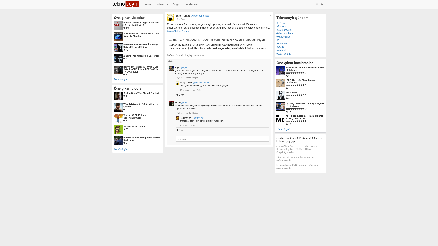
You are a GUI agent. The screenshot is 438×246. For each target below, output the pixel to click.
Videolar (161, 4)
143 (127, 27)
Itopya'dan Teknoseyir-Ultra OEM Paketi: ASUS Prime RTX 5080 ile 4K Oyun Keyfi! (140, 69)
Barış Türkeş (192, 15)
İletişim (313, 146)
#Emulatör (282, 43)
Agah (181, 67)
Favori (179, 55)
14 (289, 111)
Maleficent (291, 92)
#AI (278, 40)
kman (181, 102)
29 (126, 109)
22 (126, 58)
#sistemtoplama (285, 33)
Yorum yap (199, 55)
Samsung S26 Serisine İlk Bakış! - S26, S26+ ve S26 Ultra (141, 46)
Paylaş (188, 55)
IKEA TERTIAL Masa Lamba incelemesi (300, 81)
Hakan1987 (192, 117)
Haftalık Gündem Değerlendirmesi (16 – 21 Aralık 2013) (141, 23)
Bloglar (177, 4)
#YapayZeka (283, 36)
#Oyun (280, 47)
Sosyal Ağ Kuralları (285, 152)
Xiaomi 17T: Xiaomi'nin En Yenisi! (141, 55)
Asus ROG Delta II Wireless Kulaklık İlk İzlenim (305, 68)
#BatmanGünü (284, 29)
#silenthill (281, 50)
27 (126, 49)
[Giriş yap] (321, 4)
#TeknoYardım (181, 31)
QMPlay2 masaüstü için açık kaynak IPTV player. (305, 104)
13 (289, 123)
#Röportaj (281, 26)
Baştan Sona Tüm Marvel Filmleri (141, 93)
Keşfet (148, 4)
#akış (170, 31)
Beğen (170, 55)
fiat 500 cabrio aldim (134, 126)
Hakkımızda (302, 146)
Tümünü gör (120, 79)
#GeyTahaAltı (283, 53)
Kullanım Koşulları (285, 149)
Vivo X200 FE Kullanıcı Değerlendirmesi (135, 116)
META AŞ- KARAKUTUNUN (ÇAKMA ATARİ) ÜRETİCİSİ (304, 117)
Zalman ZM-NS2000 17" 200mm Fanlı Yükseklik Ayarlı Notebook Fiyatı (217, 39)
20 (126, 129)
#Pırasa (280, 23)
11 (126, 120)
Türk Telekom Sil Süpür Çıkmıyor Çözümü (141, 105)
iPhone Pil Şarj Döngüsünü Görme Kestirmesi (141, 138)
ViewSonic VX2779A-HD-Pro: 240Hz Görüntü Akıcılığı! (142, 34)
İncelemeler (192, 4)
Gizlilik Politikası (303, 149)
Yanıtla (188, 77)
